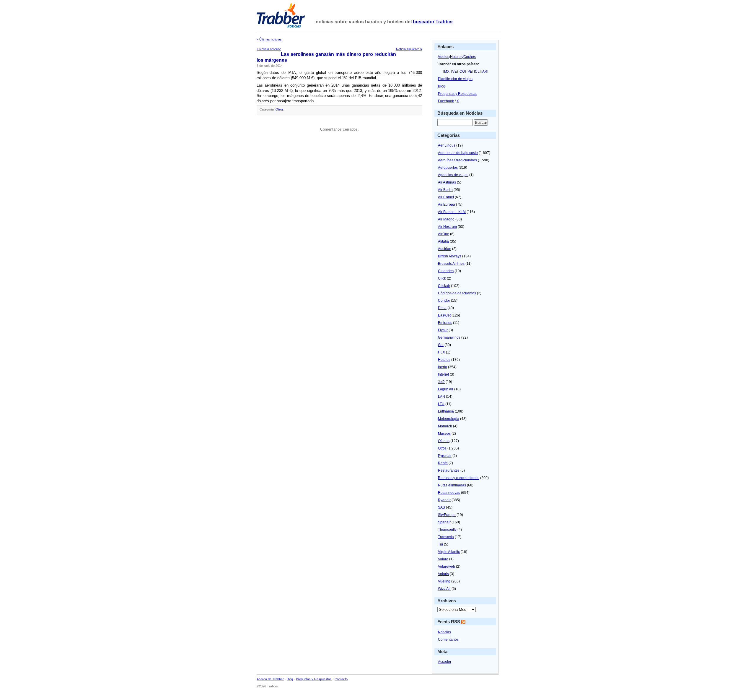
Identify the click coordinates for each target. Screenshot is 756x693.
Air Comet (446, 197)
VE (454, 71)
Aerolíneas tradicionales (457, 160)
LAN (441, 397)
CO (462, 71)
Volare (443, 559)
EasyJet (444, 315)
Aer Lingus (446, 145)
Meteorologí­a (448, 419)
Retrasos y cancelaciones (458, 478)
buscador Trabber (433, 21)
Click (442, 278)
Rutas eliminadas (452, 485)
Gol (441, 345)
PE (469, 71)
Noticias (444, 632)
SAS (441, 507)
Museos (444, 433)
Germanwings (449, 337)
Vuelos (443, 57)
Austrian (444, 249)
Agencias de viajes (453, 175)
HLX (441, 352)
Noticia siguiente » (409, 49)
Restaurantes (449, 470)
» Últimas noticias (269, 39)
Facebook (446, 101)
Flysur (443, 330)
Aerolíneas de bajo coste (458, 153)
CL (477, 71)
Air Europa (446, 204)
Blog (441, 86)
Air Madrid (446, 219)
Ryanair (444, 500)
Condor (444, 300)
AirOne (443, 234)
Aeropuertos (448, 167)
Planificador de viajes (455, 79)
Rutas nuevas (449, 493)
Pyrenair (445, 456)
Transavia (446, 537)
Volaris (443, 574)
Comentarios (448, 639)
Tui (440, 544)
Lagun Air (445, 389)
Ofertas (443, 441)
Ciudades (446, 271)
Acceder (444, 662)
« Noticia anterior (269, 49)
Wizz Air (444, 589)
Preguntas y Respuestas (457, 94)
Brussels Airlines (451, 264)
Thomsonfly (447, 530)
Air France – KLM (452, 212)
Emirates (445, 323)
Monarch (445, 426)
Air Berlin (445, 190)
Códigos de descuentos (457, 293)
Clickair (444, 286)
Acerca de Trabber (270, 679)
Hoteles (456, 57)
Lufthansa (446, 411)
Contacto (341, 679)
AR (484, 71)
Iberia (442, 367)
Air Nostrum (447, 227)
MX (446, 71)
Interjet (443, 374)
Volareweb (446, 566)
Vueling (444, 581)
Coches (469, 57)
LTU (441, 404)
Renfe (443, 463)
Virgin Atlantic (449, 552)
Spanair (444, 522)
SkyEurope (447, 515)
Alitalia (443, 241)
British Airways (449, 256)
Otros (280, 109)
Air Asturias (447, 182)
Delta (442, 308)
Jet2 (441, 382)
